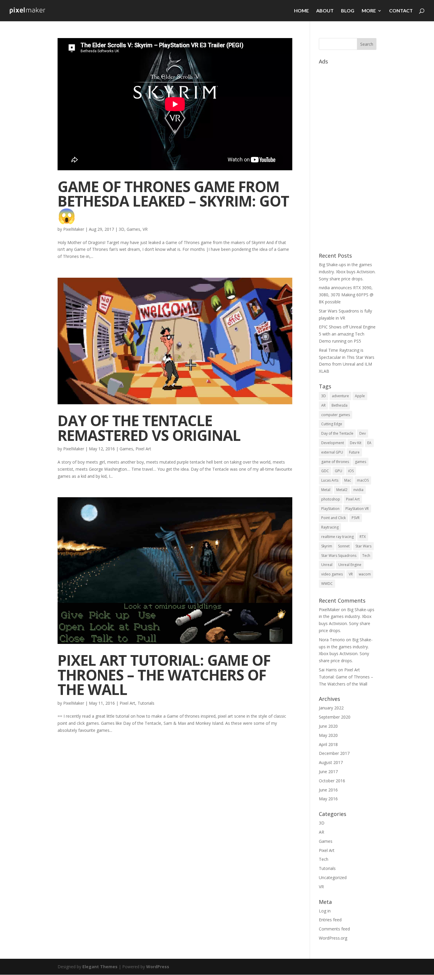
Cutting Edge (331, 423)
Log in (325, 911)
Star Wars (363, 546)
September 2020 (334, 717)
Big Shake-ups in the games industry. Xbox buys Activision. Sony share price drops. (347, 272)
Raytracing (330, 527)
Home (301, 11)
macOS (363, 480)
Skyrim (326, 546)
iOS (351, 470)
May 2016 (328, 798)
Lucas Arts (329, 480)
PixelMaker (73, 229)
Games (133, 229)
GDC (325, 470)
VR (145, 229)
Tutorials (146, 703)
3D (121, 229)
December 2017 (334, 753)
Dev (362, 433)
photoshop (330, 499)
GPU (338, 470)
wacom (365, 574)
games (360, 461)
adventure (340, 395)
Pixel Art (143, 448)
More (369, 11)
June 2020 (328, 726)
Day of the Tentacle (337, 433)
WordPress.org (333, 938)
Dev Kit (355, 442)
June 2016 (328, 790)
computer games (335, 414)
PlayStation (330, 508)
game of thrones (335, 461)
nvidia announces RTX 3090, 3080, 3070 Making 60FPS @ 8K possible (346, 295)
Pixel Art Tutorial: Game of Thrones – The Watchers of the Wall (164, 674)
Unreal (326, 564)
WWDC (327, 583)
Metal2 (341, 489)
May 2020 (328, 735)
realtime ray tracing (337, 536)
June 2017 (328, 771)
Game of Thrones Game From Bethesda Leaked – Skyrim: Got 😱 (173, 200)
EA (369, 442)
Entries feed (330, 919)
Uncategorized (333, 877)
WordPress (157, 966)
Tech (366, 555)
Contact (401, 11)
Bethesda (339, 405)
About (325, 11)
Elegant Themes (100, 966)
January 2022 (331, 708)
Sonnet (344, 546)
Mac (347, 480)
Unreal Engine (349, 564)
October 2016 (332, 780)
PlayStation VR (357, 508)
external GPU (332, 452)
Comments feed (334, 929)
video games (332, 574)
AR (323, 405)
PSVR (356, 517)
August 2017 (331, 762)
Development (332, 442)
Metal (325, 489)
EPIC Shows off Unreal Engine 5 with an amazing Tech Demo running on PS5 (347, 334)
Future (354, 452)
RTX (363, 536)
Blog (347, 11)
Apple (360, 395)
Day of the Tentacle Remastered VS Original (149, 427)
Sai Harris (328, 670)
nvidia (358, 489)
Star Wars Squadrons (338, 555)
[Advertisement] (347, 155)
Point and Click (333, 517)
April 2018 (328, 744)
